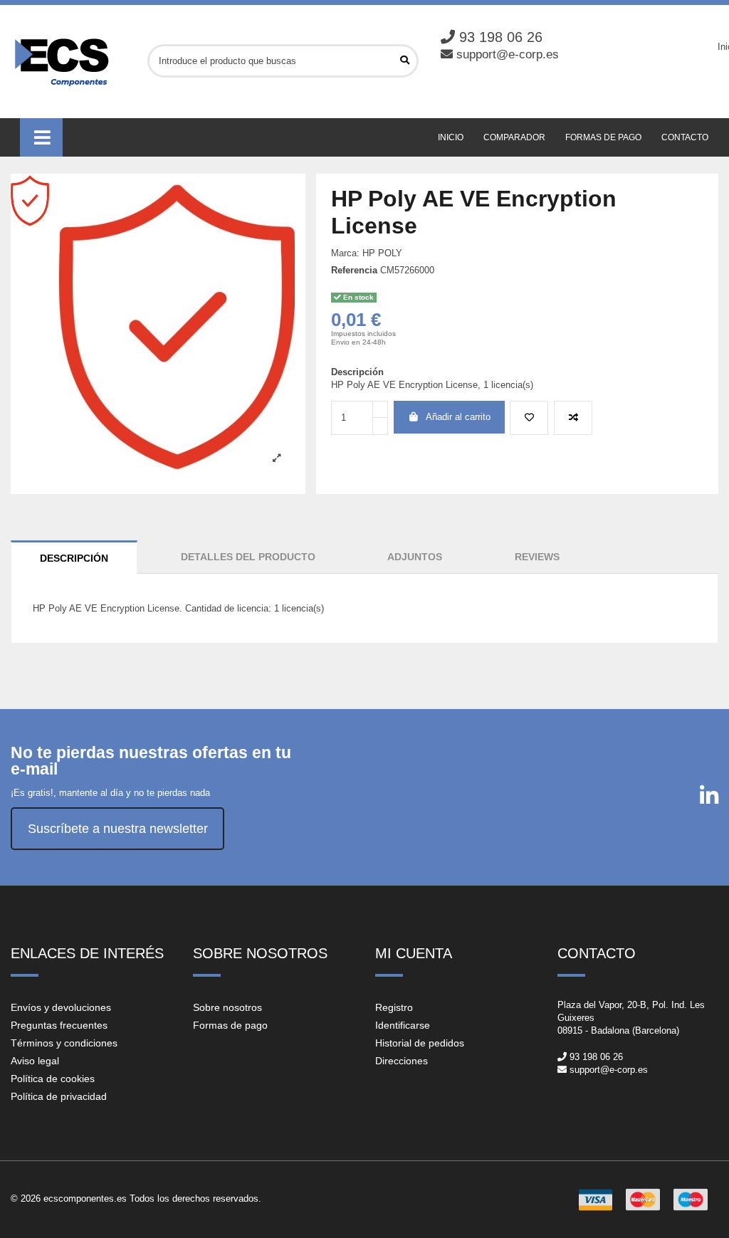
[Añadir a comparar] (573, 418)
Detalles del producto (248, 556)
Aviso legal (35, 1060)
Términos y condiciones (64, 1043)
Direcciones (401, 1060)
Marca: (345, 253)
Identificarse (402, 1025)
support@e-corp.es (507, 54)
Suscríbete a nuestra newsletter (118, 829)
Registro (394, 1007)
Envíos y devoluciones (61, 1007)
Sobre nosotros (227, 1007)
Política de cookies (53, 1078)
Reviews (537, 556)
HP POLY (382, 253)
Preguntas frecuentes (59, 1025)
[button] (41, 137)
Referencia (354, 270)
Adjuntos (414, 556)
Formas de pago (230, 1025)
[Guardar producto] (529, 418)
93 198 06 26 (500, 37)
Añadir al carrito (458, 416)
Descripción (74, 558)
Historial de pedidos (419, 1043)
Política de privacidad (59, 1096)
